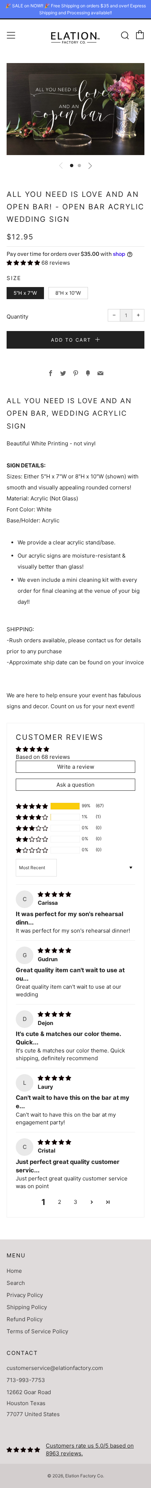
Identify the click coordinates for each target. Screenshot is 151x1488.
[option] (75, 109)
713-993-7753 (26, 1380)
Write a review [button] (75, 766)
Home (14, 1270)
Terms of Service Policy (37, 1331)
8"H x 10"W (68, 293)
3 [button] (75, 1201)
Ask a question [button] (75, 784)
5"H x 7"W (25, 293)
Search (16, 1282)
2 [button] (59, 1201)
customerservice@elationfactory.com (55, 1367)
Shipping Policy (27, 1307)
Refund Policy (25, 1319)
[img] (54, 894)
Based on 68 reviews (43, 756)
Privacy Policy (25, 1295)
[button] (71, 165)
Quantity (17, 316)
